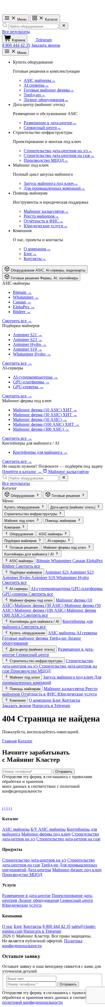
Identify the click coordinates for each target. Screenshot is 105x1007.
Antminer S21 (57, 572)
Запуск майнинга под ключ (68, 677)
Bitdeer (9, 566)
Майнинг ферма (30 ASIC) (39, 605)
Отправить (63, 772)
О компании (40, 700)
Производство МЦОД (30, 671)
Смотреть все (28, 566)
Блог (57, 700)
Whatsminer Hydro (72, 577)
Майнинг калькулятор (64, 688)
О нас (7, 926)
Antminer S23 (82, 572)
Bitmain (43, 560)
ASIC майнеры (62, 633)
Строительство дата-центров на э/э (34, 860)
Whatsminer (61, 560)
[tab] (45, 269)
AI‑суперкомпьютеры (51, 588)
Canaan (79, 560)
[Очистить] (64, 26)
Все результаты (16, 31)
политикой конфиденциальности (32, 1002)
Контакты (71, 700)
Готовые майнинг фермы (25, 638)
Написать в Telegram (51, 705)
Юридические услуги (77, 694)
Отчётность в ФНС (39, 694)
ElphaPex (94, 560)
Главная (9, 741)
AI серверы (86, 633)
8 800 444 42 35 (16, 45)
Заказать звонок (45, 45)
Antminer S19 (43, 577)
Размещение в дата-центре (26, 895)
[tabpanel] (52, 339)
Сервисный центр (32, 654)
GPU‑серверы (15, 594)
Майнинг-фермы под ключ (46, 834)
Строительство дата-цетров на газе (68, 839)
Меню (21, 19)
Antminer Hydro (16, 577)
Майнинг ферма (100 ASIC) (40, 610)
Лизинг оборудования (38, 900)
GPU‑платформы (87, 588)
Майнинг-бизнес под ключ (77, 869)
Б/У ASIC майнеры (48, 829)
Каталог (51, 19)
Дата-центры (39, 869)
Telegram (43, 40)
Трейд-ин (58, 638)
